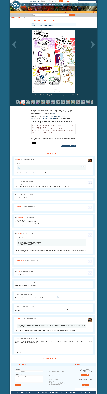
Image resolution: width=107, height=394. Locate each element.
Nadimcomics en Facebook (48, 116)
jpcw (18, 181)
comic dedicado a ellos (29, 172)
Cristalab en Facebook (49, 118)
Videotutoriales (53, 4)
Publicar (18, 385)
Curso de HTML (82, 392)
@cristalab (34, 118)
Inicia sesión (85, 374)
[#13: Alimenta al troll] (78, 102)
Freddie (19, 159)
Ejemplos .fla (45, 392)
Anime (89, 12)
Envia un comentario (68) (68, 145)
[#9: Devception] (58, 102)
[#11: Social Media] (68, 102)
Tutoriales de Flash (36, 392)
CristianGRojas (21, 260)
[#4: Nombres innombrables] (33, 102)
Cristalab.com (16, 17)
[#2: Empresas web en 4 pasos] (23, 102)
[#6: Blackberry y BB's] (43, 102)
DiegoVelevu (20, 217)
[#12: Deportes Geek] (73, 102)
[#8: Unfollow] (53, 102)
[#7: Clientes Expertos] (48, 102)
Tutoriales (37, 4)
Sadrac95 (19, 206)
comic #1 (53, 113)
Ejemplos (83, 12)
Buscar (72, 15)
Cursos (44, 4)
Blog (31, 4)
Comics (36, 25)
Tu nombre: (18, 369)
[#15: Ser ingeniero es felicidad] (88, 102)
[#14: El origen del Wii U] (83, 102)
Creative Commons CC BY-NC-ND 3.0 (39, 94)
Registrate (85, 385)
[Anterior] (15, 63)
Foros (26, 4)
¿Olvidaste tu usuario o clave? (34, 1)
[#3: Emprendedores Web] (28, 102)
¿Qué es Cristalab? (70, 12)
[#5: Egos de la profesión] (38, 102)
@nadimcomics (61, 116)
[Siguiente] (91, 63)
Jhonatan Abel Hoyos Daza (29, 352)
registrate (69, 1)
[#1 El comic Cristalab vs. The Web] (18, 102)
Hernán (19, 233)
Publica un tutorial (58, 12)
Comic (61, 4)
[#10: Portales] (63, 102)
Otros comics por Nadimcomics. (47, 25)
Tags (78, 12)
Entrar (60, 1)
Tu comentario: (18, 374)
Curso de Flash (73, 392)
